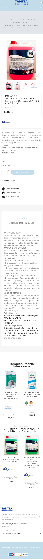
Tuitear (14, 180)
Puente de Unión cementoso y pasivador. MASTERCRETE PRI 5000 (11, 396)
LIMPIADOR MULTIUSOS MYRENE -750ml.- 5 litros (11, 460)
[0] (40, 2)
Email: (4, 523)
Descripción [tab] (21, 218)
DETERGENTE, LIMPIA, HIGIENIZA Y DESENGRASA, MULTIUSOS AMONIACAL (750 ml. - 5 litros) (32, 463)
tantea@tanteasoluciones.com (16, 523)
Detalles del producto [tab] (21, 223)
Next (42, 60)
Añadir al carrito (24, 172)
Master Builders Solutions (11, 414)
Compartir (11, 180)
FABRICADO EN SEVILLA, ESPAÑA (32, 411)
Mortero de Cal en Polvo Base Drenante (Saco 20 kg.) (32, 394)
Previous (1, 60)
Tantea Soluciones (20, 547)
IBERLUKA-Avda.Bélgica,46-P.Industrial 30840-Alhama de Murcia (11, 477)
